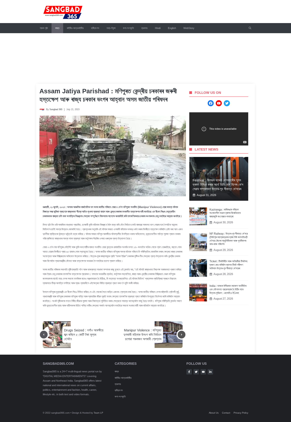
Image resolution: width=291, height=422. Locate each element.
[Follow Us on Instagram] (203, 372)
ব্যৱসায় (118, 384)
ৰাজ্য (57, 28)
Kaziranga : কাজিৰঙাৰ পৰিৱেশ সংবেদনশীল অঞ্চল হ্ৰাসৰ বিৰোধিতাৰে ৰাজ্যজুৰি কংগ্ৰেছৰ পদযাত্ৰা (224, 213)
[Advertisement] (145, 58)
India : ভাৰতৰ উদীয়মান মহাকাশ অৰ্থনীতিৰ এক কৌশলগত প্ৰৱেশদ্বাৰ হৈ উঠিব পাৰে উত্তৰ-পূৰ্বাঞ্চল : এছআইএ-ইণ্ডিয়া (227, 289)
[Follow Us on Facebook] (189, 372)
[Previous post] (44, 335)
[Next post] (181, 335)
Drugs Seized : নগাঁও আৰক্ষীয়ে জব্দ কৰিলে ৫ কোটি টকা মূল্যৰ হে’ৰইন (83, 334)
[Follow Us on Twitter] (196, 372)
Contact (226, 412)
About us (214, 412)
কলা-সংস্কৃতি (128, 28)
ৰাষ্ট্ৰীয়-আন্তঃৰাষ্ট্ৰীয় (75, 28)
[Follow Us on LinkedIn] (210, 372)
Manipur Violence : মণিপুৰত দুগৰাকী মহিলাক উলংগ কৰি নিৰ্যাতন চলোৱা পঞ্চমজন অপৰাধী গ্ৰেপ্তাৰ (142, 334)
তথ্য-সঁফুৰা (111, 28)
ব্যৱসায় (144, 28)
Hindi (157, 28)
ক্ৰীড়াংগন (95, 28)
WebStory (188, 28)
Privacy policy (241, 412)
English (172, 28)
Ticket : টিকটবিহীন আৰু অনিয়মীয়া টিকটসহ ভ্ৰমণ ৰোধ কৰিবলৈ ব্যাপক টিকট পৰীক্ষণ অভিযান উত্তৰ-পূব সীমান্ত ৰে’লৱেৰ (228, 265)
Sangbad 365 (56, 109)
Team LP (98, 412)
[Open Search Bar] (250, 28)
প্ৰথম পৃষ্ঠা (44, 28)
